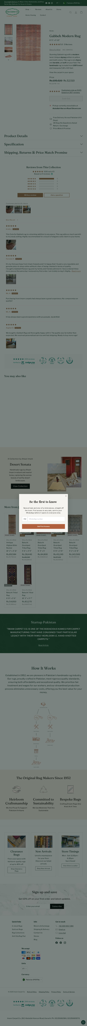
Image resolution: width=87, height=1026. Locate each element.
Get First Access (43, 526)
